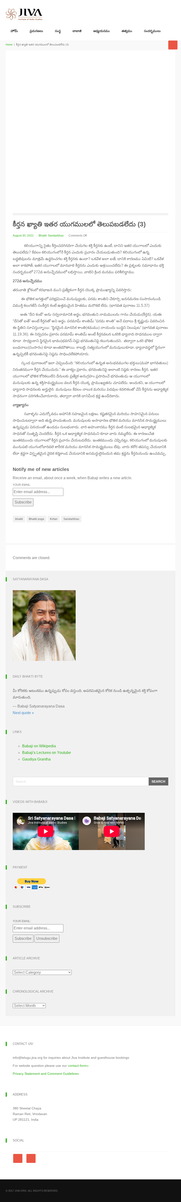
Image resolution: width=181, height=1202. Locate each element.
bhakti (19, 519)
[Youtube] (31, 1158)
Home (9, 44)
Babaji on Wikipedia (39, 746)
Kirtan (54, 519)
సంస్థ (58, 31)
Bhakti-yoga (36, 519)
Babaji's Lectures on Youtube (46, 753)
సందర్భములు (152, 31)
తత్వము (127, 31)
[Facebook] (18, 1158)
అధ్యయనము (101, 31)
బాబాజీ (77, 31)
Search (158, 781)
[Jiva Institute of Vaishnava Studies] (24, 10)
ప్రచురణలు (36, 31)
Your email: (22, 484)
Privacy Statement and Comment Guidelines (46, 1073)
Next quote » (23, 713)
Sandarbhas (56, 235)
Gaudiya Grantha (36, 759)
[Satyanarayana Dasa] (44, 625)
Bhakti (43, 235)
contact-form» (78, 1065)
